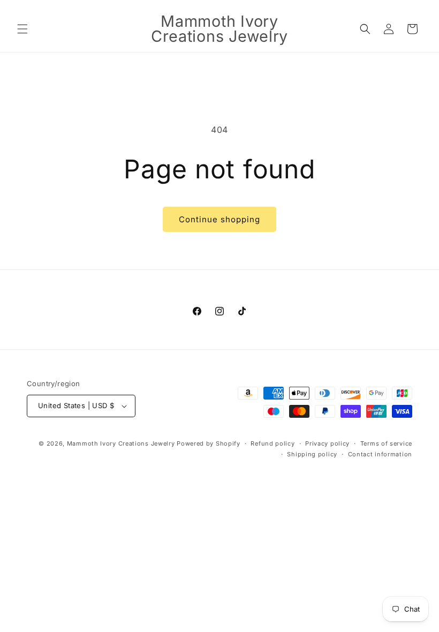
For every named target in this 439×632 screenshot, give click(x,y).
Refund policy (272, 443)
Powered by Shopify (208, 443)
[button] (22, 29)
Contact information (380, 454)
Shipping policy (312, 454)
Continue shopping (219, 219)
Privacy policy (327, 443)
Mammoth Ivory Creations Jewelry (121, 443)
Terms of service (386, 443)
